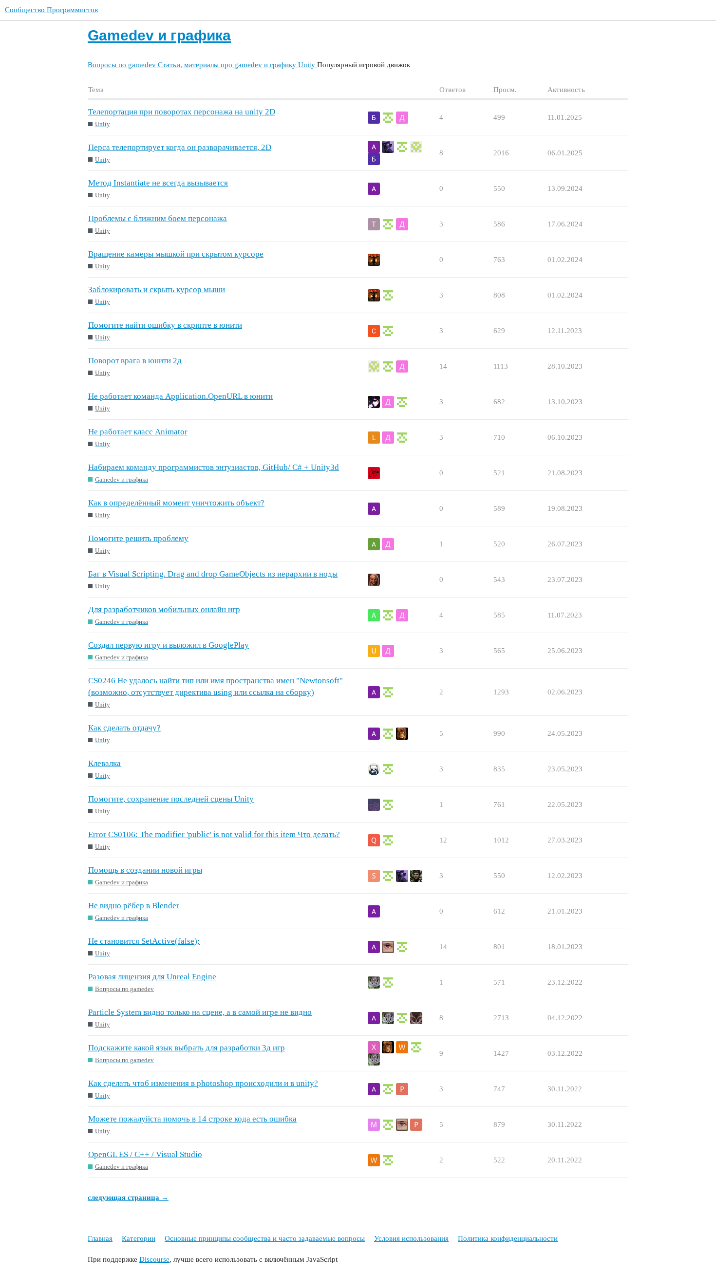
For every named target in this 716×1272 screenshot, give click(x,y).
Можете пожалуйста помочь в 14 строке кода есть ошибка (192, 1118)
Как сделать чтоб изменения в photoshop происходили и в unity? (203, 1083)
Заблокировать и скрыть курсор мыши (156, 289)
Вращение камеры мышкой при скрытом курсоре (176, 254)
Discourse (154, 1259)
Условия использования (411, 1238)
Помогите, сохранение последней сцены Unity (171, 799)
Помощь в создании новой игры (145, 870)
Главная (100, 1238)
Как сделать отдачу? (124, 727)
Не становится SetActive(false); (144, 941)
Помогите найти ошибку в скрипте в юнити (165, 325)
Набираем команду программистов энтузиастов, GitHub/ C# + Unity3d (213, 467)
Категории (138, 1238)
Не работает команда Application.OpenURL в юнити (180, 396)
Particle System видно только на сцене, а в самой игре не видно (200, 1012)
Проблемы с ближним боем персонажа (157, 218)
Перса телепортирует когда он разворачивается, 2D (179, 147)
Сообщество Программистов (51, 10)
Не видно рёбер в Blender (133, 905)
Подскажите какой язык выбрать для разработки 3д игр (186, 1047)
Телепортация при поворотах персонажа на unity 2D (181, 111)
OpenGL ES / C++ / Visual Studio (145, 1154)
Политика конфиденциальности (508, 1238)
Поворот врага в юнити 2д (135, 360)
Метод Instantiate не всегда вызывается (158, 182)
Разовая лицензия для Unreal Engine (152, 976)
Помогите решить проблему (138, 538)
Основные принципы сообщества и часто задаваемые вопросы (265, 1238)
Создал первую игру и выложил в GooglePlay (168, 645)
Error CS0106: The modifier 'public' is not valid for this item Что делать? (214, 834)
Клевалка (104, 763)
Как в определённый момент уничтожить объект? (176, 502)
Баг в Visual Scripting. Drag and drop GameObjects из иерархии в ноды (213, 574)
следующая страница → (128, 1197)
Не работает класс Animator (138, 431)
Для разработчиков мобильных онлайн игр (164, 609)
